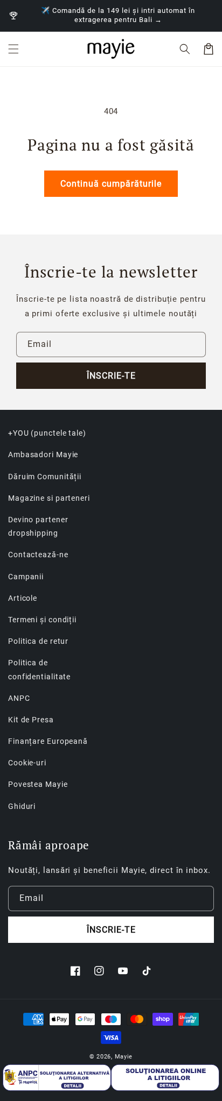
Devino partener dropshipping (38, 526)
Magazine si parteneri (49, 498)
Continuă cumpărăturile (111, 184)
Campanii (26, 576)
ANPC (19, 698)
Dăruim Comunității (44, 476)
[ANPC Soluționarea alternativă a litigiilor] (57, 1077)
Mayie (124, 1056)
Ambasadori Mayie (43, 454)
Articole (22, 598)
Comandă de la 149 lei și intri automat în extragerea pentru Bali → (123, 15)
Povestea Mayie (38, 784)
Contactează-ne (38, 554)
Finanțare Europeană (48, 741)
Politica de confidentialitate (39, 669)
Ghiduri (22, 806)
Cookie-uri (27, 762)
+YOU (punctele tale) (47, 433)
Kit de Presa (31, 719)
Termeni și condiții (42, 619)
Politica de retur (38, 641)
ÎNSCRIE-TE (111, 376)
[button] (13, 49)
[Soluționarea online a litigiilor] (165, 1077)
